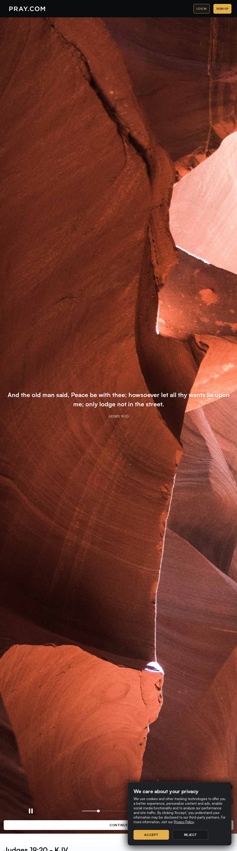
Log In (201, 8)
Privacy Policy (184, 822)
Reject (190, 835)
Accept (151, 835)
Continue (118, 825)
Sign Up (222, 8)
